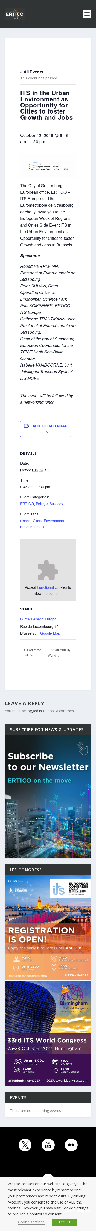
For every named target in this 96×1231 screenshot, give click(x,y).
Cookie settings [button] (31, 1221)
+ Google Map (48, 633)
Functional (45, 587)
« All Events (31, 72)
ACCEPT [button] (64, 1222)
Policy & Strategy (49, 503)
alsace (25, 520)
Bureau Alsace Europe (38, 618)
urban (39, 526)
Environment (54, 520)
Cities (37, 520)
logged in (34, 710)
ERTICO (27, 503)
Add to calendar (50, 425)
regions (26, 526)
